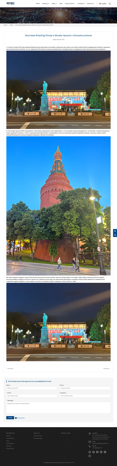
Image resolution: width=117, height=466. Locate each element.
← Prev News (9, 368)
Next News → (107, 368)
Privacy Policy (10, 448)
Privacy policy (21, 418)
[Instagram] (89, 456)
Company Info (38, 436)
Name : (8, 385)
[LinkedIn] (101, 452)
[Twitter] (93, 452)
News (11, 25)
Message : (10, 400)
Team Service (10, 438)
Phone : (62, 385)
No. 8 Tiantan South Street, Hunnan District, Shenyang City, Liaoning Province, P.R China (101, 437)
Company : (63, 393)
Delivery (8, 436)
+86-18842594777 (97, 448)
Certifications (10, 443)
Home (5, 25)
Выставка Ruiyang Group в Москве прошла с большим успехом (34, 25)
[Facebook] (97, 452)
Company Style (38, 438)
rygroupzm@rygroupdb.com (100, 443)
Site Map (8, 446)
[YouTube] (89, 452)
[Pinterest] (105, 452)
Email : (8, 393)
